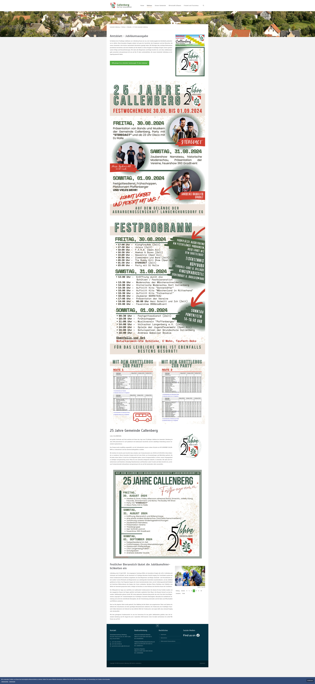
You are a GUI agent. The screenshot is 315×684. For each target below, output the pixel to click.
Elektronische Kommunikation (168, 641)
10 (201, 591)
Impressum (163, 634)
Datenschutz (164, 638)
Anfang (178, 591)
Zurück (183, 591)
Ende (183, 593)
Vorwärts (178, 593)
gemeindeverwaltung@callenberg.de (121, 646)
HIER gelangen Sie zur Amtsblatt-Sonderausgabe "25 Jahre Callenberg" (129, 63)
